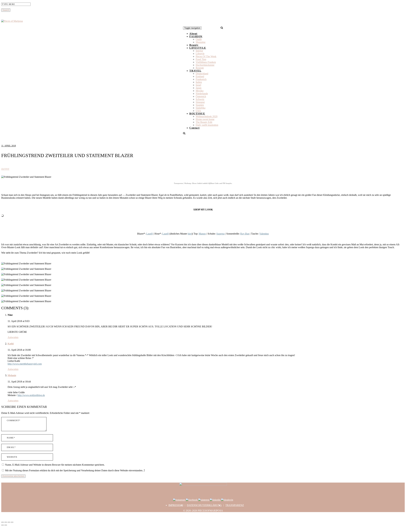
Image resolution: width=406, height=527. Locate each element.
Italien (199, 82)
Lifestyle (200, 53)
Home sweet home (205, 119)
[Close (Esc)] (2, 522)
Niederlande (202, 93)
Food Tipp (201, 59)
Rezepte (200, 67)
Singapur (200, 102)
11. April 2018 (8, 146)
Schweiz (200, 99)
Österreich (201, 96)
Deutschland (202, 73)
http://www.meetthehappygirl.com (25, 363)
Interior (199, 50)
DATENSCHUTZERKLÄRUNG (204, 505)
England (200, 76)
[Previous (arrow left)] (2, 525)
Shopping (200, 42)
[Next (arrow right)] (5, 525)
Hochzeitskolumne (205, 65)
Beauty (193, 45)
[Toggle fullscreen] (9, 522)
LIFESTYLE (197, 47)
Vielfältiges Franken (206, 62)
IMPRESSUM (175, 505)
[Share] (5, 522)
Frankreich (201, 79)
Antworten (13, 337)
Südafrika (200, 107)
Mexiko (199, 90)
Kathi (11, 343)
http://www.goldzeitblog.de (31, 395)
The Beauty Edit (204, 122)
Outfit (199, 39)
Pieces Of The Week (206, 56)
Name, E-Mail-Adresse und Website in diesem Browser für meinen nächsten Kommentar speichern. (55, 464)
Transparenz (234, 505)
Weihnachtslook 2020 (206, 116)
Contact (194, 127)
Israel (198, 85)
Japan (198, 87)
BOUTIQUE (197, 113)
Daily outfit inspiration (207, 125)
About (193, 33)
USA (198, 110)
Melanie (12, 375)
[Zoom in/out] (12, 522)
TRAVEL (195, 70)
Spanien (200, 105)
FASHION (196, 36)
